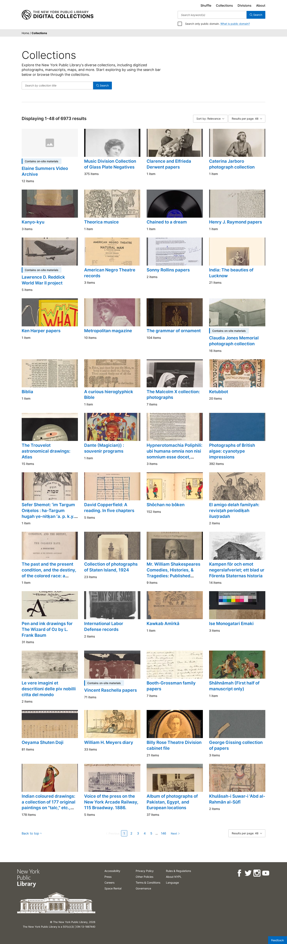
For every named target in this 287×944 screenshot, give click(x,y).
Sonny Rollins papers (168, 269)
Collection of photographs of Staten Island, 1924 (111, 567)
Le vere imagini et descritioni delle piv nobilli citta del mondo (49, 688)
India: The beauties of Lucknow (231, 272)
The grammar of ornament (174, 330)
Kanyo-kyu (33, 221)
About (260, 5)
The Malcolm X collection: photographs (173, 394)
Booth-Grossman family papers (171, 685)
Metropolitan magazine (108, 330)
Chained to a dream (167, 221)
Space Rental (112, 888)
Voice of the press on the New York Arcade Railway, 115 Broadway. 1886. (111, 802)
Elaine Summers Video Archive (45, 171)
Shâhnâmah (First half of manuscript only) (234, 685)
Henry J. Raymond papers (235, 221)
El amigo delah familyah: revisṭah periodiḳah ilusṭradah (234, 510)
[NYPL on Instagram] (256, 873)
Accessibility (112, 870)
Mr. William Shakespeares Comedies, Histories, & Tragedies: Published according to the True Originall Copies (173, 576)
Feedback (277, 940)
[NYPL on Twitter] (248, 873)
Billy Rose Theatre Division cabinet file (174, 745)
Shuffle (206, 5)
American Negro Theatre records (109, 272)
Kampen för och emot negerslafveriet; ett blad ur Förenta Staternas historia (236, 570)
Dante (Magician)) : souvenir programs (104, 448)
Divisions (244, 5)
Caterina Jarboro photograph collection (232, 164)
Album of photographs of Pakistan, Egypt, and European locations (172, 802)
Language (172, 882)
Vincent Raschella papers (110, 690)
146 (163, 833)
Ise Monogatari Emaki (231, 623)
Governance (143, 888)
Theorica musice (101, 221)
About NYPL (174, 876)
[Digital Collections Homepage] (57, 15)
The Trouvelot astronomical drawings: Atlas (46, 451)
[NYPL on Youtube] (265, 873)
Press (107, 876)
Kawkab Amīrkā (163, 623)
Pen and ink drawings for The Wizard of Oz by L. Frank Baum (47, 629)
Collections (224, 5)
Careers (109, 882)
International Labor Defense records (103, 626)
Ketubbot (218, 391)
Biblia (27, 391)
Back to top (30, 833)
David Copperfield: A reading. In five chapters (109, 507)
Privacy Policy (145, 870)
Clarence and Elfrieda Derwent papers (169, 164)
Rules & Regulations (178, 870)
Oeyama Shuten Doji (42, 742)
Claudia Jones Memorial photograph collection (234, 340)
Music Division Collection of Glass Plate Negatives (110, 164)
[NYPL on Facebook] (239, 873)
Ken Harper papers (41, 330)
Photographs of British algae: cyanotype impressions (232, 451)
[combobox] (212, 15)
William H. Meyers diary (108, 742)
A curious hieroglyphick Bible (108, 394)
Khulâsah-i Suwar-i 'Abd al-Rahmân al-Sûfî (237, 799)
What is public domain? (235, 23)
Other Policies (144, 876)
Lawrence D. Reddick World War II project (43, 280)
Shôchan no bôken (165, 504)
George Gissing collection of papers (236, 745)
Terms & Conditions (148, 882)
